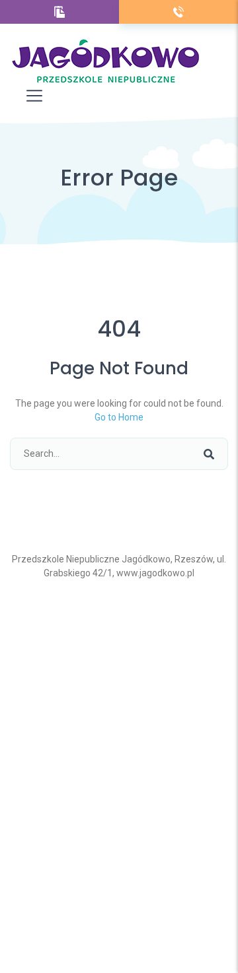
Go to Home (119, 417)
